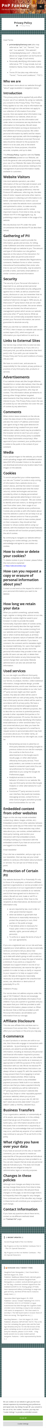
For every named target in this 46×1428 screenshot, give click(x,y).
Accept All (23, 1418)
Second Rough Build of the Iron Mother (18, 1242)
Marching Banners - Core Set (14, 1319)
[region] (23, 1412)
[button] (40, 6)
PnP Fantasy (15, 5)
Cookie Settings (23, 1424)
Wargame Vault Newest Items (20, 1268)
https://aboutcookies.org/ (15, 566)
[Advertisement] (23, 1373)
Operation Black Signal (12, 1298)
